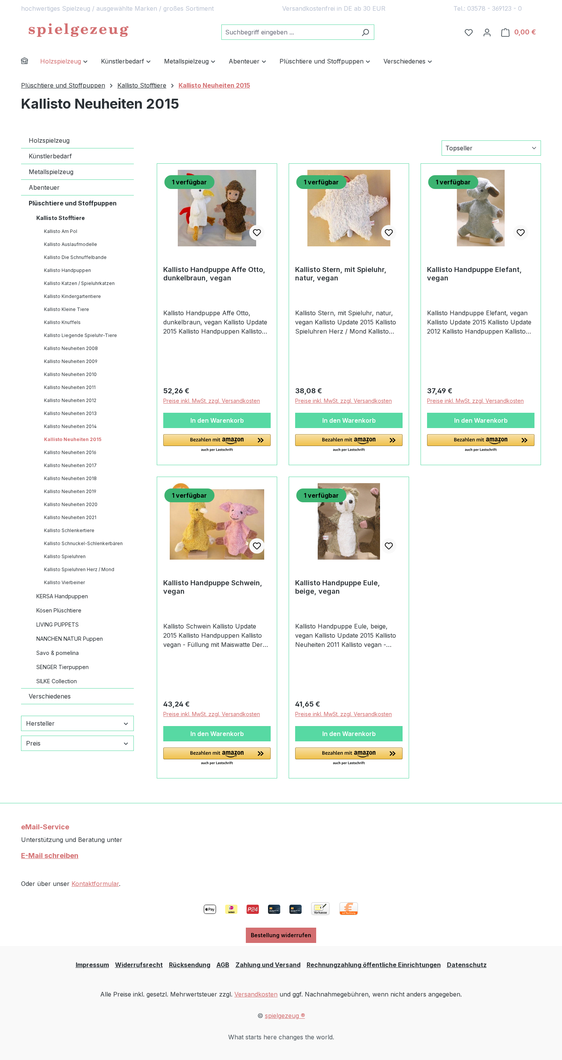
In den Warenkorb (217, 420)
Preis (33, 743)
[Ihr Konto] (487, 32)
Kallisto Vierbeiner (64, 582)
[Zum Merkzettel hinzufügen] (257, 232)
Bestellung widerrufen (281, 935)
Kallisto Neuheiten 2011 (70, 387)
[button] (217, 443)
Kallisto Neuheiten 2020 (70, 504)
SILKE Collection (56, 681)
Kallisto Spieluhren (65, 556)
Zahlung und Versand (268, 965)
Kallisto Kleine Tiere (66, 309)
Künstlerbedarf (50, 156)
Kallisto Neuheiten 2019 (70, 491)
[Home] (30, 62)
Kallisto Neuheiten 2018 (70, 478)
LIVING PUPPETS (57, 624)
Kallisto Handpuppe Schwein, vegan (212, 587)
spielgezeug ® (285, 1015)
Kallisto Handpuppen (67, 270)
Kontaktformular (95, 883)
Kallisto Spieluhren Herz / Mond (79, 569)
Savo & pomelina (57, 653)
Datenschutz (467, 965)
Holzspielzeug (49, 140)
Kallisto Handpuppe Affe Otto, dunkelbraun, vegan (214, 273)
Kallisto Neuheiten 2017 (70, 465)
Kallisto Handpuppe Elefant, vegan (474, 273)
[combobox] (289, 32)
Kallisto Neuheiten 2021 (70, 517)
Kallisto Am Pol (60, 231)
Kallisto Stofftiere (60, 218)
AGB (222, 965)
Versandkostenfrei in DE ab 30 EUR (333, 8)
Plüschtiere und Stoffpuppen (73, 203)
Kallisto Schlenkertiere (69, 530)
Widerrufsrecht (139, 965)
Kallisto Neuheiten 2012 (70, 400)
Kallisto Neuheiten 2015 (72, 439)
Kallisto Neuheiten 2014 (70, 426)
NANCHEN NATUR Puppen (69, 638)
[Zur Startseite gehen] (78, 30)
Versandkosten (256, 994)
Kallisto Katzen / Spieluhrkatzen (79, 283)
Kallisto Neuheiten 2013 (70, 413)
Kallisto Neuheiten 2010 (70, 374)
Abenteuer (44, 187)
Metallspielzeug (51, 172)
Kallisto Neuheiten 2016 (70, 452)
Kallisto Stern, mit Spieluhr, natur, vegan (341, 273)
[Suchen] (365, 32)
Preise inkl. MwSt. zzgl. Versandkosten (211, 400)
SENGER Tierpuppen (62, 667)
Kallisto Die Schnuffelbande (75, 257)
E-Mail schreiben (49, 856)
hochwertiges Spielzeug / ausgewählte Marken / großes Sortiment (117, 8)
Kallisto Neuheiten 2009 (70, 361)
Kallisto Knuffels (62, 322)
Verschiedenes (50, 696)
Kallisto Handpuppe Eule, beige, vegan (337, 587)
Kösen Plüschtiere (58, 610)
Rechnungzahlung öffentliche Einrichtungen (374, 965)
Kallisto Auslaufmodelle (70, 244)
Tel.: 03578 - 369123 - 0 (487, 8)
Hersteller (40, 723)
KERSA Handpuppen (62, 596)
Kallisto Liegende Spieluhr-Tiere (80, 335)
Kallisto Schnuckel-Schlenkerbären (83, 543)
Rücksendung (189, 965)
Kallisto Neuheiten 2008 (71, 348)
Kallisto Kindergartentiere (72, 296)
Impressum (92, 965)
